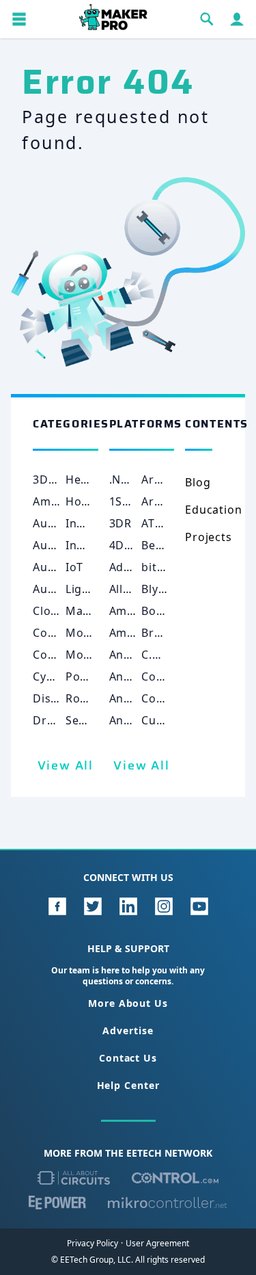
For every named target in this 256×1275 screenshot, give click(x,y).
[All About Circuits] (74, 1178)
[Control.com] (175, 1177)
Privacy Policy (92, 1243)
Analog (129, 654)
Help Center (128, 1085)
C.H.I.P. (160, 654)
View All (66, 765)
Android (132, 676)
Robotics (90, 698)
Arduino (164, 479)
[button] (19, 19)
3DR (120, 523)
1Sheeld (131, 501)
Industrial (93, 523)
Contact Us (128, 1057)
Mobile (85, 632)
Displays (56, 698)
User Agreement (157, 1243)
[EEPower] (57, 1202)
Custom (163, 720)
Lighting (89, 588)
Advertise (127, 1030)
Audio (49, 523)
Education (213, 509)
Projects (208, 536)
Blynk (156, 588)
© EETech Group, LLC (91, 1259)
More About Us (128, 1003)
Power (84, 676)
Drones (53, 720)
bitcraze (164, 567)
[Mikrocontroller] (167, 1202)
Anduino (133, 720)
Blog (197, 482)
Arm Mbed (170, 501)
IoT (74, 567)
